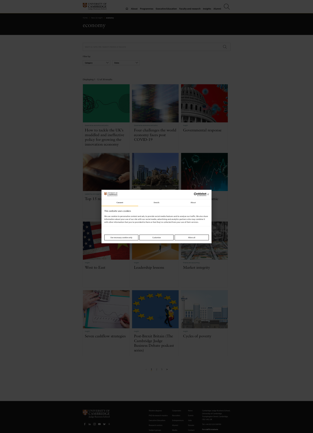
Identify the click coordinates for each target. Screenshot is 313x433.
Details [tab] (156, 202)
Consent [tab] (120, 202)
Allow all (191, 237)
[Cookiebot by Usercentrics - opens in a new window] (198, 194)
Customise (156, 237)
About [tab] (193, 202)
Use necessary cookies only (121, 237)
